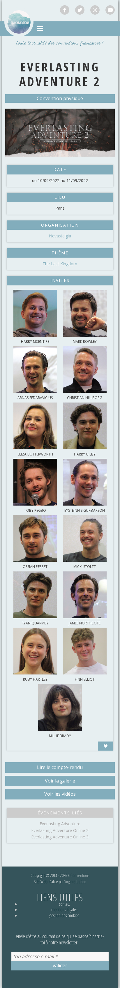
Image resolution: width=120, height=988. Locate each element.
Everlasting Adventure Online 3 (60, 837)
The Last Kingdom (60, 263)
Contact (64, 904)
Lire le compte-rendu (60, 767)
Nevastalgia (60, 236)
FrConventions (78, 875)
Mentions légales (64, 909)
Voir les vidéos (60, 794)
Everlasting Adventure (60, 823)
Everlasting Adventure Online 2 (60, 830)
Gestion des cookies (64, 915)
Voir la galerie (60, 781)
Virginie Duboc (75, 881)
